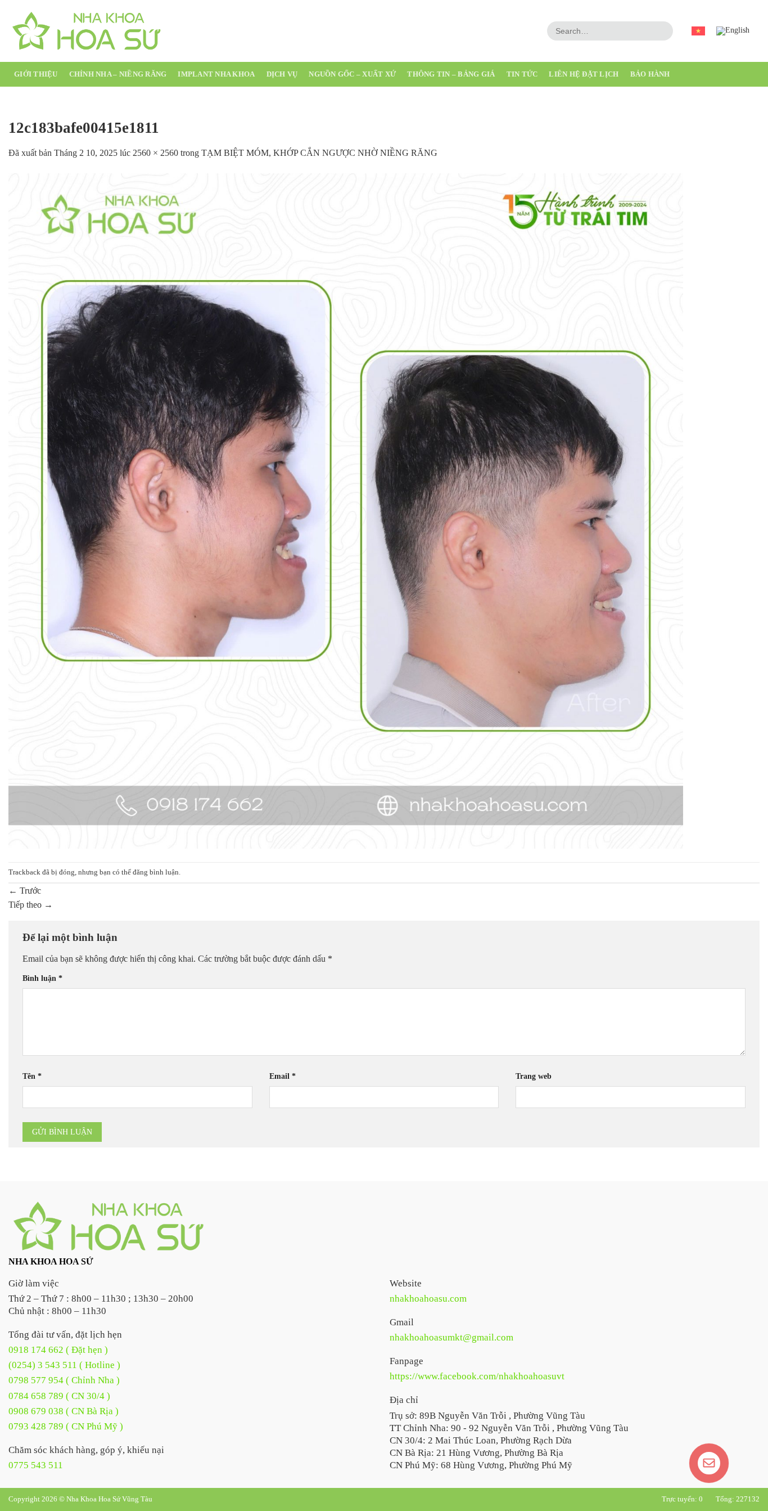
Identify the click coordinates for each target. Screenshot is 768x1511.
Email (282, 1075)
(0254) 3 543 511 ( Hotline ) (64, 1365)
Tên (32, 1075)
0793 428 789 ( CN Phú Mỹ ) (65, 1426)
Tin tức (522, 74)
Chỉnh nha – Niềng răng (118, 74)
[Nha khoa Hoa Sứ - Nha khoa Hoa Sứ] (85, 31)
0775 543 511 (35, 1465)
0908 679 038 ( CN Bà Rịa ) (63, 1411)
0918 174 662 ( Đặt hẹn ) (58, 1349)
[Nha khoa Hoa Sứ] (106, 1225)
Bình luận (42, 978)
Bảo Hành (650, 74)
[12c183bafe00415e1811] (345, 510)
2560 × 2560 (155, 153)
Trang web (534, 1075)
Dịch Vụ (282, 74)
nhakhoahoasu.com (428, 1298)
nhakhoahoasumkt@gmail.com (451, 1337)
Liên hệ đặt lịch (583, 74)
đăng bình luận (156, 872)
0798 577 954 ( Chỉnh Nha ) (64, 1380)
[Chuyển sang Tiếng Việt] (698, 31)
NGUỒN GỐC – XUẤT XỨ (352, 74)
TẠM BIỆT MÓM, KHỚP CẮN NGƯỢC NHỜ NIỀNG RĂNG (319, 153)
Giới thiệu (36, 74)
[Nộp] (662, 31)
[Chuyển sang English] (733, 31)
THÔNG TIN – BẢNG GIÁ (451, 74)
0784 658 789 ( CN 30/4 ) (59, 1396)
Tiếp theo (30, 904)
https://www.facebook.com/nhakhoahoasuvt (477, 1376)
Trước (24, 890)
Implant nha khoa (216, 74)
